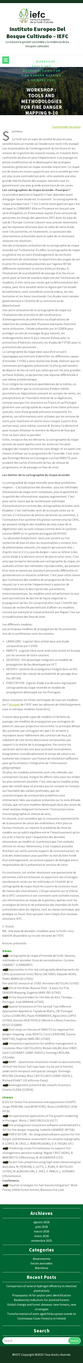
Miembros (41, 1268)
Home (30, 61)
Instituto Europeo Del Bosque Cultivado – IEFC (37, 32)
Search (74, 1340)
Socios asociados (41, 1263)
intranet (14, 704)
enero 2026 (41, 1236)
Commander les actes (66, 127)
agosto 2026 (41, 1222)
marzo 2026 (41, 1231)
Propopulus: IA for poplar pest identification (41, 1295)
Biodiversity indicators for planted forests (41, 1300)
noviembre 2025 (41, 1240)
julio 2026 (41, 1227)
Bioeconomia (41, 1259)
